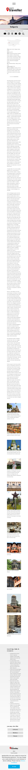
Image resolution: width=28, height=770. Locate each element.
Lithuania (15, 729)
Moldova (15, 732)
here (10, 672)
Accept (14, 766)
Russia (15, 736)
